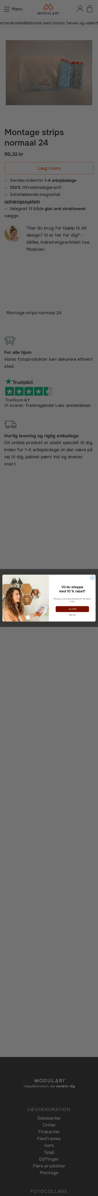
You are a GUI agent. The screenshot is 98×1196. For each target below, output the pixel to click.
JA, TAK (72, 609)
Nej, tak (72, 614)
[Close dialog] (92, 578)
